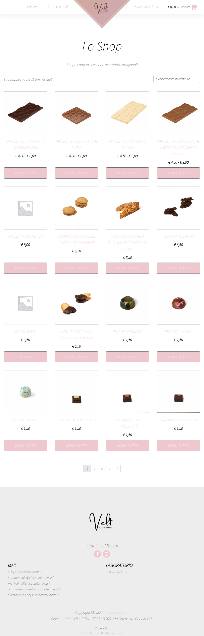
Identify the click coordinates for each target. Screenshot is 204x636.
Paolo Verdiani (90, 633)
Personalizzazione (146, 6)
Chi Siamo (34, 6)
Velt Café (62, 6)
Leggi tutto (25, 173)
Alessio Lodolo (114, 633)
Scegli (25, 357)
